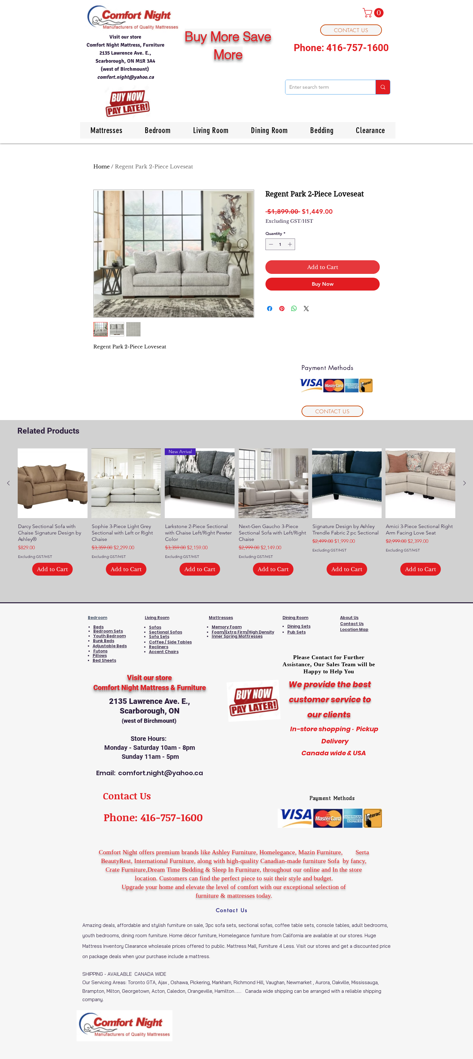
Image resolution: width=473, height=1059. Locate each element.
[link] (374, 12)
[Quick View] (53, 483)
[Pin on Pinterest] (282, 308)
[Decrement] (270, 244)
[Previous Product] (8, 483)
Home (101, 166)
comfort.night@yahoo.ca (125, 77)
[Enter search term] (383, 87)
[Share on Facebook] (270, 308)
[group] (236, 512)
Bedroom (97, 617)
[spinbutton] (280, 244)
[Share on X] (306, 308)
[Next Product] (464, 483)
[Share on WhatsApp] (294, 308)
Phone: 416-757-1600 (341, 47)
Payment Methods (332, 798)
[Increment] (290, 244)
